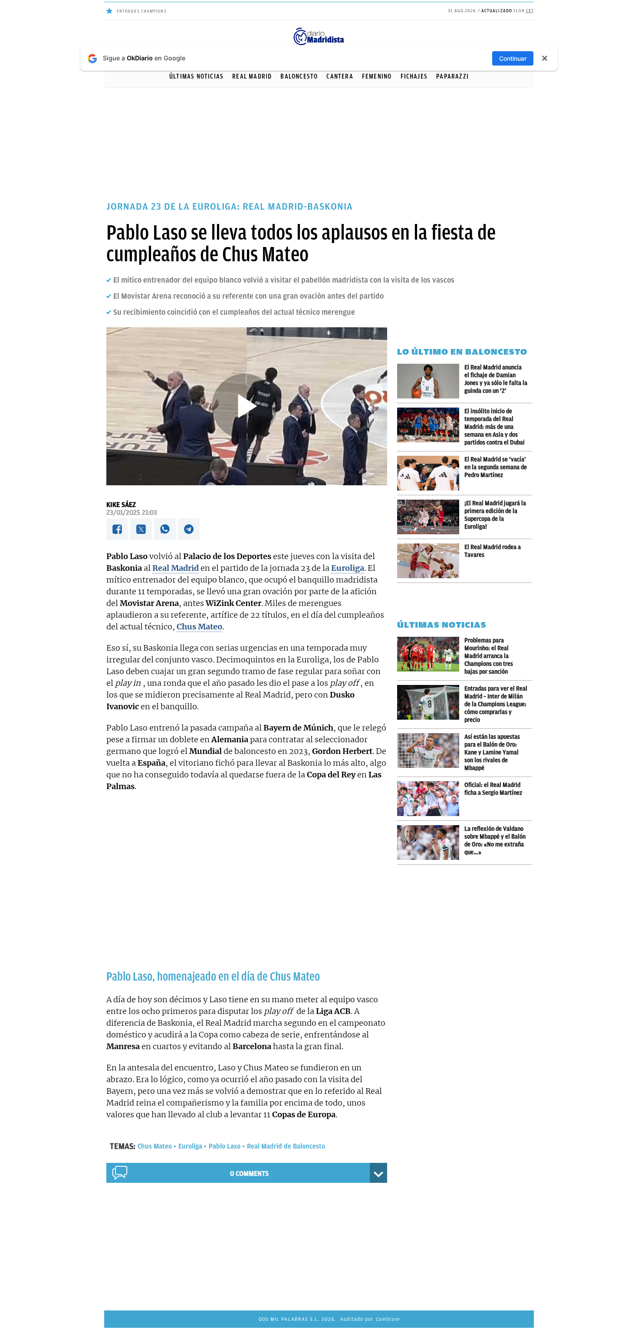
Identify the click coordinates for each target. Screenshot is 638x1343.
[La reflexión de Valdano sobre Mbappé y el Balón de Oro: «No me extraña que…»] (430, 842)
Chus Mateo (155, 1146)
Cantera (339, 76)
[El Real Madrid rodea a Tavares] (430, 560)
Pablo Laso (224, 1146)
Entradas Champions (142, 11)
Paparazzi (452, 76)
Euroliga (190, 1146)
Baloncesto (299, 76)
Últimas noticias (196, 76)
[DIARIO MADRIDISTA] (319, 30)
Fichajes (414, 76)
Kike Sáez (121, 505)
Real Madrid (252, 76)
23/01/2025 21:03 (131, 513)
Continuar (512, 58)
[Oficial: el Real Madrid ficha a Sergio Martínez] (430, 798)
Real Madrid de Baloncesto (286, 1146)
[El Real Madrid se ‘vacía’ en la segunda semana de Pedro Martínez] (430, 473)
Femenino (377, 76)
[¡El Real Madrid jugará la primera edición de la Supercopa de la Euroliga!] (430, 517)
